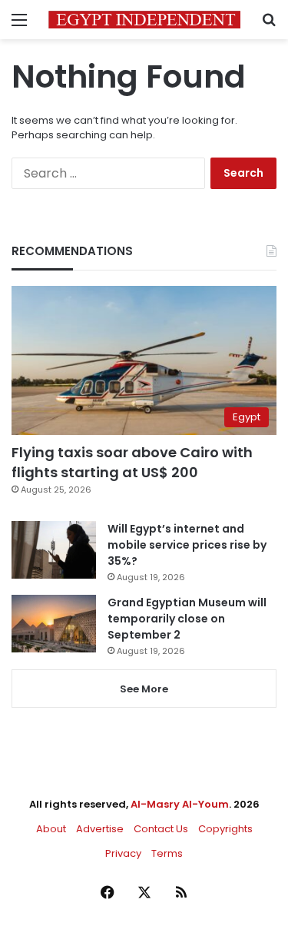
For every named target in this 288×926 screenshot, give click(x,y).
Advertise (100, 828)
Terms (167, 853)
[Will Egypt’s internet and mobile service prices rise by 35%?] (54, 550)
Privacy (123, 853)
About (51, 828)
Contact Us (161, 828)
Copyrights (225, 828)
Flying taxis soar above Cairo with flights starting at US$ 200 (132, 462)
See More (144, 689)
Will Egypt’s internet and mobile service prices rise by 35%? (187, 545)
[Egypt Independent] (144, 19)
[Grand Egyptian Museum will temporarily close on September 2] (54, 623)
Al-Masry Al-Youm (180, 804)
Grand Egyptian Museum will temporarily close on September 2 (187, 618)
